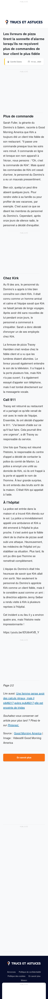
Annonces (11, 972)
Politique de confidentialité (30, 972)
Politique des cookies (16, 976)
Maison (24, 980)
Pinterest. (13, 725)
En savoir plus (24, 757)
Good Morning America (27, 733)
